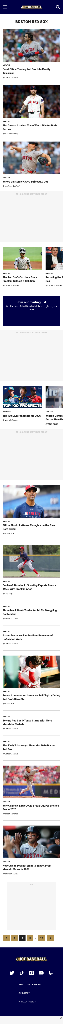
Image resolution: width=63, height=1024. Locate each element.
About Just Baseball (30, 984)
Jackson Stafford (12, 186)
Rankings (7, 412)
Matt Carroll (53, 424)
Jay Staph (9, 593)
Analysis (6, 65)
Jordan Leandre (11, 77)
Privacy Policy (27, 1001)
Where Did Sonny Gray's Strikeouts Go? (25, 181)
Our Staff (24, 993)
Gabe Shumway (11, 134)
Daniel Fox (9, 533)
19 (42, 938)
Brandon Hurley (11, 874)
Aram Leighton (11, 420)
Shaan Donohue (11, 618)
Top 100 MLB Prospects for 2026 (22, 415)
